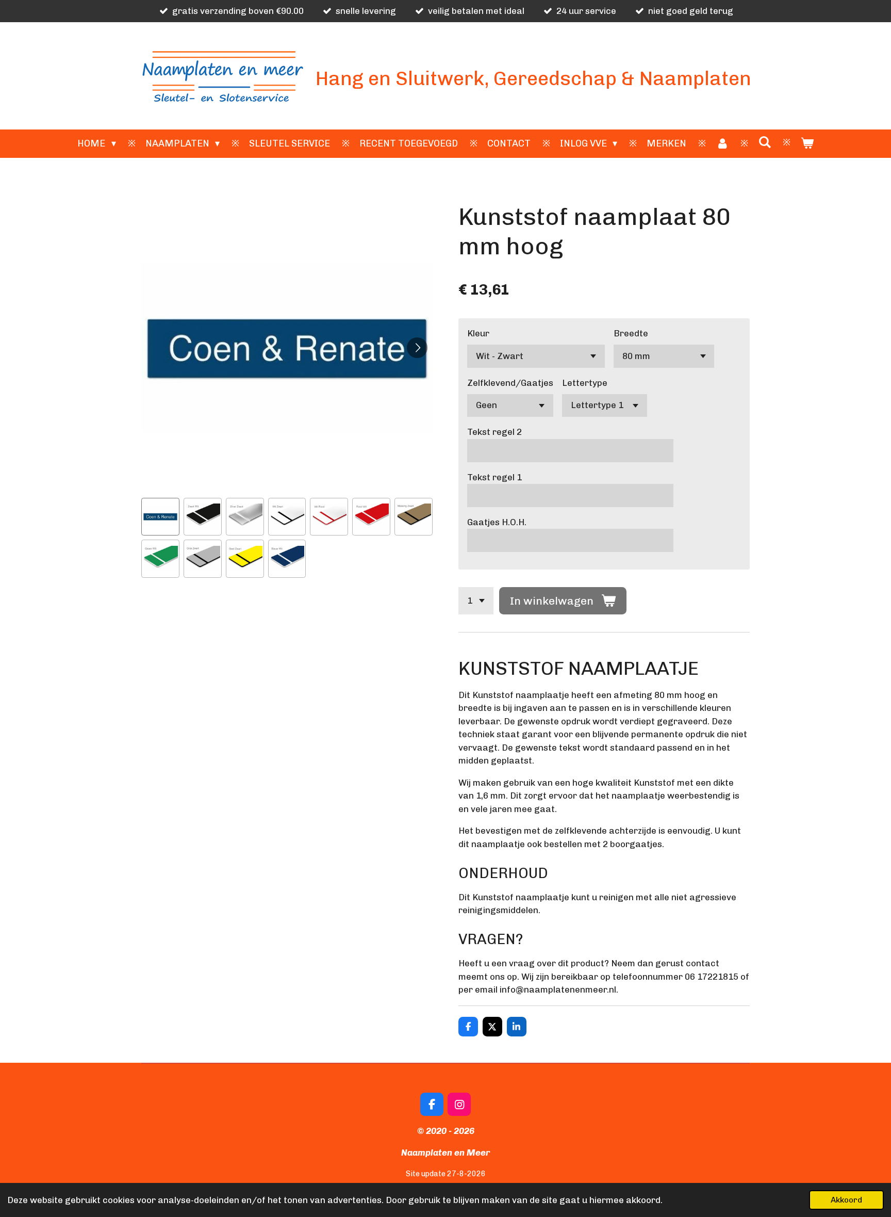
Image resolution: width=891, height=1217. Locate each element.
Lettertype (584, 383)
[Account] (722, 143)
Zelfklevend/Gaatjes (510, 383)
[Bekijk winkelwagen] (806, 143)
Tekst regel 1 (494, 477)
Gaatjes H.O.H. (496, 522)
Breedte (631, 333)
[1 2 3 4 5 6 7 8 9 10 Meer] (475, 600)
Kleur (478, 333)
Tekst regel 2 (494, 432)
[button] (160, 517)
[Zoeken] (764, 142)
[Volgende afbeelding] (417, 347)
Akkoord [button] (846, 1200)
